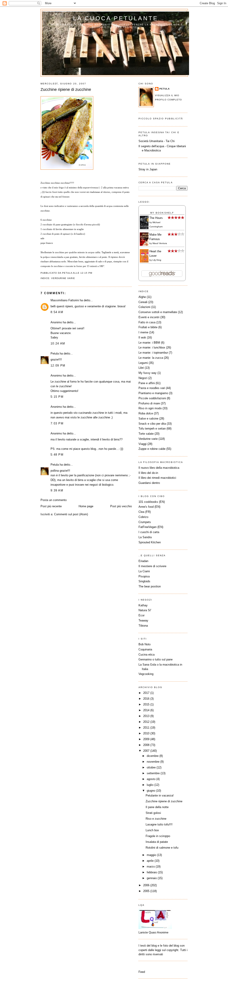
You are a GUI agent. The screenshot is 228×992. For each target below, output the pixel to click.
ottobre (152, 767)
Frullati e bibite (147, 327)
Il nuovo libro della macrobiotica (158, 467)
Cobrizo (143, 517)
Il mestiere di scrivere (152, 566)
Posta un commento (54, 500)
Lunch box (152, 830)
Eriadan (143, 561)
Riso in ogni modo (150, 408)
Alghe (142, 297)
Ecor (141, 615)
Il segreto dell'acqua (151, 146)
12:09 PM (58, 365)
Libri (141, 367)
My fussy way (147, 373)
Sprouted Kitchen (149, 542)
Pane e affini (146, 383)
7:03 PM (57, 423)
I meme (143, 332)
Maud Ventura (160, 243)
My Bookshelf (162, 213)
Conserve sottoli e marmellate (157, 312)
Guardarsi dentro (149, 483)
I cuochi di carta (148, 532)
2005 (146, 891)
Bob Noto (144, 644)
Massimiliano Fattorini (65, 300)
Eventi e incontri (148, 317)
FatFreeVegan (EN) (150, 527)
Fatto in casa (146, 322)
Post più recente (51, 506)
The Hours (156, 218)
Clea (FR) (144, 511)
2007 (146, 750)
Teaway (143, 620)
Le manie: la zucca (150, 357)
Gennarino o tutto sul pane (155, 659)
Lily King (157, 260)
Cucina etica (146, 654)
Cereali (142, 302)
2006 (146, 885)
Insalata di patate (157, 841)
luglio (150, 784)
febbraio (152, 872)
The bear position (149, 586)
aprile (151, 860)
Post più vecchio (121, 506)
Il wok (142, 337)
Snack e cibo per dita (152, 423)
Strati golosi (153, 813)
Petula (55, 353)
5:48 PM (57, 454)
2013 (146, 716)
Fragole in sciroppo (158, 836)
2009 (146, 739)
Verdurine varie (63, 278)
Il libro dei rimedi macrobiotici (157, 477)
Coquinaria (145, 649)
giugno (151, 790)
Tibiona (143, 625)
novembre (153, 761)
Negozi (142, 378)
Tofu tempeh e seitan (152, 428)
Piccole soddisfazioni (152, 398)
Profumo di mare (149, 403)
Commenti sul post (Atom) (71, 514)
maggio (152, 855)
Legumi (143, 363)
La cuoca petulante (115, 18)
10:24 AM (58, 343)
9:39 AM (57, 490)
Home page (86, 506)
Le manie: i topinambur (153, 352)
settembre (154, 773)
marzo (151, 866)
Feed (141, 972)
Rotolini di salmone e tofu (162, 847)
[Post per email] (93, 273)
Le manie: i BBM (149, 342)
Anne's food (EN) (149, 506)
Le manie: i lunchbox (151, 347)
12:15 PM (86, 273)
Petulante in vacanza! (160, 795)
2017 (146, 693)
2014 (146, 710)
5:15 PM (57, 396)
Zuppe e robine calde (151, 448)
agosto (151, 779)
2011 (146, 727)
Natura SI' (144, 610)
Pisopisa (144, 576)
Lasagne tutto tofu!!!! (159, 824)
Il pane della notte (157, 807)
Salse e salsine (148, 418)
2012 (146, 721)
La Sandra (145, 537)
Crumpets (144, 522)
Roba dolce (145, 413)
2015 (146, 704)
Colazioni (144, 307)
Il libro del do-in (148, 473)
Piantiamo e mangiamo (153, 393)
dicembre (153, 756)
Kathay (143, 605)
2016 (146, 698)
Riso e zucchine (156, 818)
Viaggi (142, 444)
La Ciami (144, 571)
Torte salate (146, 433)
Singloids (144, 581)
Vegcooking (145, 674)
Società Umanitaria (151, 141)
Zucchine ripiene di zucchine (66, 89)
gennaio (152, 878)
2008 (146, 745)
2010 (146, 733)
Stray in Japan (147, 169)
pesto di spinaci (62, 233)
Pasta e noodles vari (151, 388)
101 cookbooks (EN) (151, 501)
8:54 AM (57, 312)
